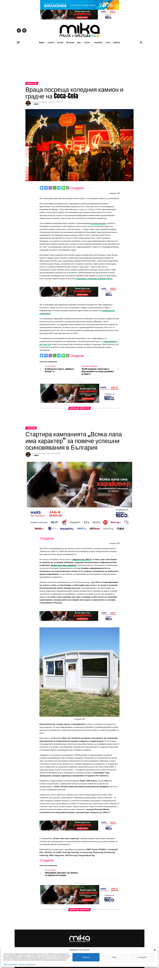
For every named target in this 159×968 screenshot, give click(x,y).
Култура (60, 42)
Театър (107, 42)
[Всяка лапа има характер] (79, 19)
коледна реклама (98, 223)
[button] (155, 950)
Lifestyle (87, 42)
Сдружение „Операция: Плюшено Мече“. (94, 278)
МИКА (36, 104)
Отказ (114, 957)
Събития (51, 42)
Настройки (142, 957)
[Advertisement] (79, 66)
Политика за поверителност (27, 964)
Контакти (116, 42)
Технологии (98, 42)
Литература (70, 42)
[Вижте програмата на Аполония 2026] (79, 9)
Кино (79, 42)
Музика (41, 42)
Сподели (77, 188)
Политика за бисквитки (10, 964)
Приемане (86, 957)
